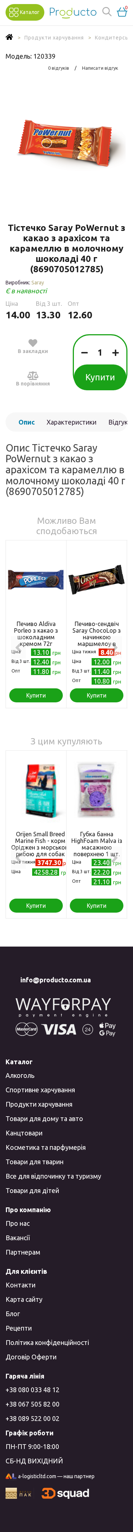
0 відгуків (58, 67)
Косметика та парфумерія (46, 1147)
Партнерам (23, 1252)
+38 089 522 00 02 (32, 1418)
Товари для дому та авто (44, 1118)
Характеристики (71, 422)
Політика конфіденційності (47, 1342)
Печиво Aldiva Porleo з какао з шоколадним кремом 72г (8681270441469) (36, 637)
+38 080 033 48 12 (32, 1389)
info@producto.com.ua (55, 979)
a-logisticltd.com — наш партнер (56, 1476)
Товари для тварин (35, 1161)
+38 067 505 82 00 (32, 1404)
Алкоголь (20, 1075)
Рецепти (19, 1328)
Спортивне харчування (40, 1089)
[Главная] (9, 38)
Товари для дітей (32, 1190)
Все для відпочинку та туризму (53, 1176)
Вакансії (18, 1237)
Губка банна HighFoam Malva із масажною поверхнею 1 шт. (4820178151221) (96, 847)
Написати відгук (100, 67)
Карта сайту (24, 1299)
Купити (100, 377)
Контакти (20, 1285)
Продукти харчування (39, 1104)
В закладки (33, 351)
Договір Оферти (31, 1356)
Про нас (18, 1223)
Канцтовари (24, 1133)
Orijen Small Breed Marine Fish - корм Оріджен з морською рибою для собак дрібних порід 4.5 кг (40, 847)
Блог (13, 1313)
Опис (26, 422)
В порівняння (33, 384)
